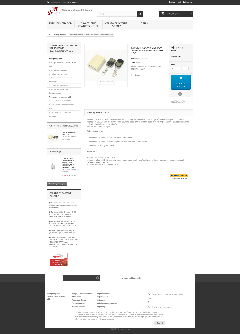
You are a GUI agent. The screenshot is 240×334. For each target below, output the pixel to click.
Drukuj (137, 75)
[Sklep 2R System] (70, 11)
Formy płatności (78, 303)
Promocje (55, 151)
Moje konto (103, 289)
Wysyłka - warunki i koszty (82, 293)
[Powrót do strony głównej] (49, 34)
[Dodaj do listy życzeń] (180, 94)
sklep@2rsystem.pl (165, 307)
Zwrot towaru (77, 297)
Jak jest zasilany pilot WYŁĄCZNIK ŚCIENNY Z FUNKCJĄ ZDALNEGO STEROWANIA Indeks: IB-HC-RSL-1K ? (63, 223)
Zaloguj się (187, 2)
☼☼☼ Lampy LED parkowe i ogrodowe (60, 114)
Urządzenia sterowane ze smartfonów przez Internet (59, 72)
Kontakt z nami (175, 2)
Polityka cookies (78, 306)
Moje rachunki (102, 297)
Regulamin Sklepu (79, 300)
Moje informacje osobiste (106, 303)
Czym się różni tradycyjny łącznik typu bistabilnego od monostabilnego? (62, 232)
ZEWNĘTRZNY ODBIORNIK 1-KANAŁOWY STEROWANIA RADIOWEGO (68, 162)
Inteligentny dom (60, 23)
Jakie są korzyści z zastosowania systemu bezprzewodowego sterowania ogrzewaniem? (63, 205)
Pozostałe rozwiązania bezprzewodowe (58, 91)
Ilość (173, 65)
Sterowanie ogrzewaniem (60, 85)
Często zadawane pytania (116, 24)
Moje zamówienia (103, 293)
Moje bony (101, 306)
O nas (144, 23)
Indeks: (134, 59)
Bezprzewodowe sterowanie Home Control (62, 64)
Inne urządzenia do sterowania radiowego (61, 80)
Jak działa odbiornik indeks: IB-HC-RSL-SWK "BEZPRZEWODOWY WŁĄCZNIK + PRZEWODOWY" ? (62, 214)
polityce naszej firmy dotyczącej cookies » (99, 319)
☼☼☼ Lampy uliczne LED (60, 101)
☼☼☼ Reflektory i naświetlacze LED (61, 106)
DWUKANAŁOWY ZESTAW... (69, 133)
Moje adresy (101, 300)
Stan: (133, 62)
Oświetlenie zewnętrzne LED (88, 24)
